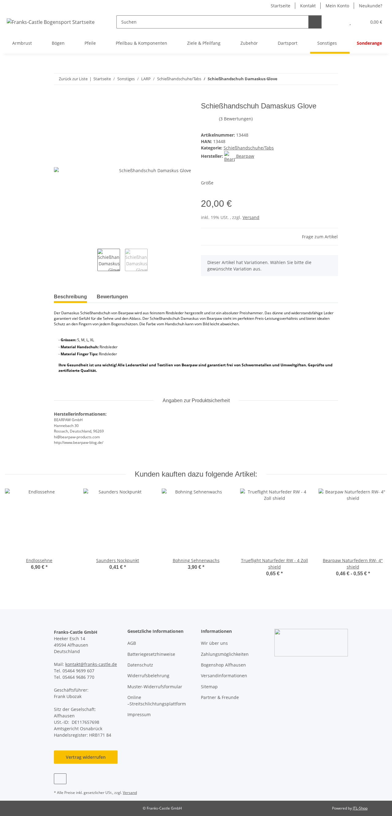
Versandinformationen (224, 675)
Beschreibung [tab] (70, 296)
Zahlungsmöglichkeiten (225, 654)
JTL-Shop (360, 808)
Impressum (139, 714)
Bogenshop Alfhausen (223, 665)
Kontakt (308, 6)
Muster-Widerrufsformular (154, 686)
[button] (338, 21)
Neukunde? (370, 6)
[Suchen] (315, 21)
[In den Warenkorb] (59, 98)
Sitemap (209, 686)
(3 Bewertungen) (236, 119)
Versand (251, 217)
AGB (131, 643)
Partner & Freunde (220, 697)
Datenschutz (140, 665)
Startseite (280, 6)
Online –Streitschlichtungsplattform (156, 700)
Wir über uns (214, 643)
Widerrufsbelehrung (148, 675)
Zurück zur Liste (73, 78)
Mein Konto (337, 6)
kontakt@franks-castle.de (91, 664)
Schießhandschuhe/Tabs (249, 148)
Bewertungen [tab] (112, 296)
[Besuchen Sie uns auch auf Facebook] (60, 778)
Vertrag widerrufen (86, 757)
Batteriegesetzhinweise (151, 654)
